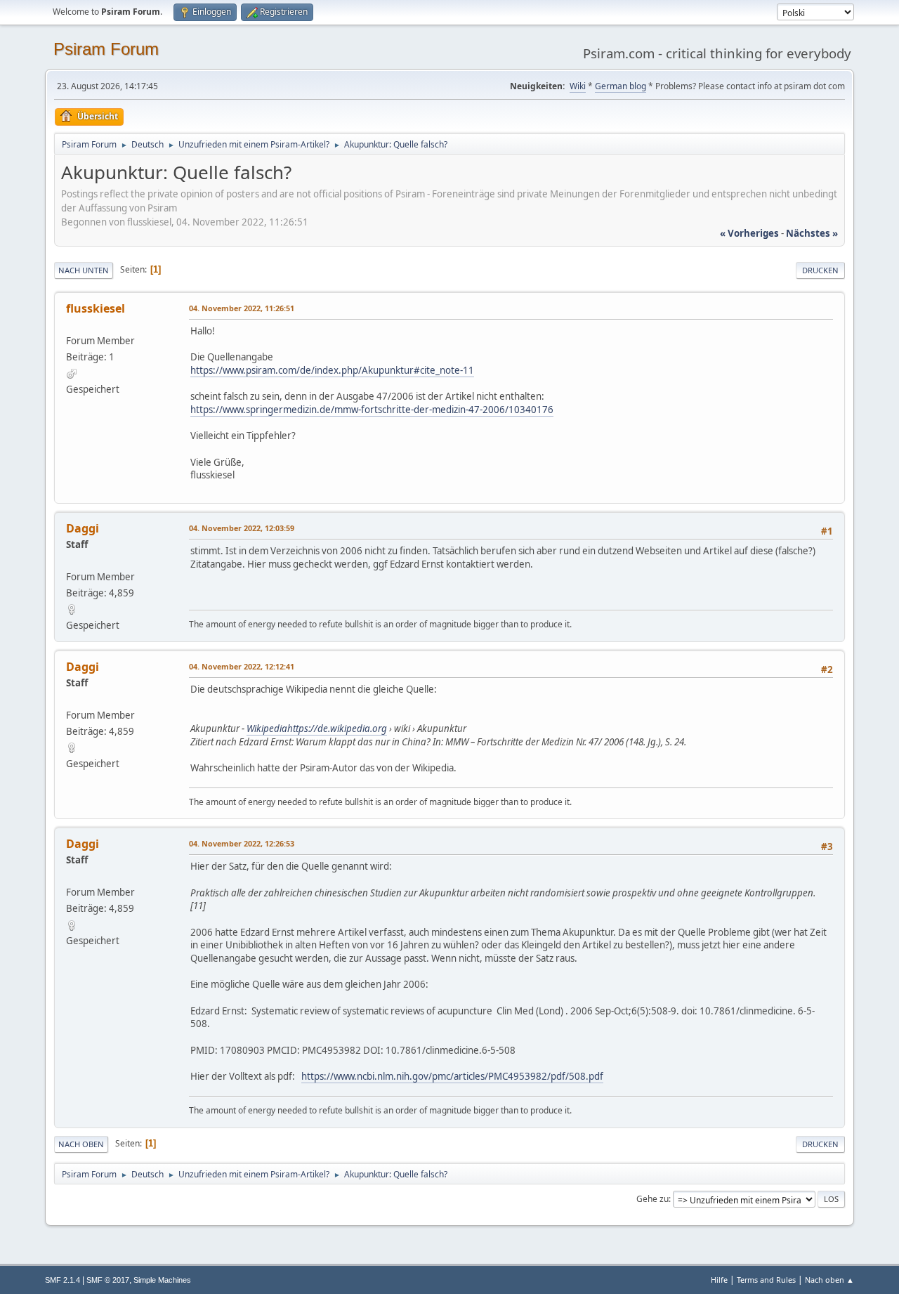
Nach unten (83, 270)
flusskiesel (95, 308)
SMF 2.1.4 (62, 1280)
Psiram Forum (106, 48)
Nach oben (81, 1144)
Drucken (820, 270)
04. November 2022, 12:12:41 (241, 666)
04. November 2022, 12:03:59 (241, 528)
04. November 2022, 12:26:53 (241, 843)
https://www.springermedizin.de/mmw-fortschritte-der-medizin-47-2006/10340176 (371, 409)
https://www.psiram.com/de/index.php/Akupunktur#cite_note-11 (332, 370)
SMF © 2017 (107, 1280)
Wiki (578, 86)
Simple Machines (162, 1280)
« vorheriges (749, 233)
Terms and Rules (766, 1279)
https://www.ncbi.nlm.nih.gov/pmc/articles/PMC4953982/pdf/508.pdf (452, 1076)
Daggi (82, 528)
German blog (620, 86)
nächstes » (812, 233)
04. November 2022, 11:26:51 (241, 308)
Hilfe (719, 1279)
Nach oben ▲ (829, 1279)
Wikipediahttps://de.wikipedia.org (317, 728)
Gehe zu (652, 1199)
